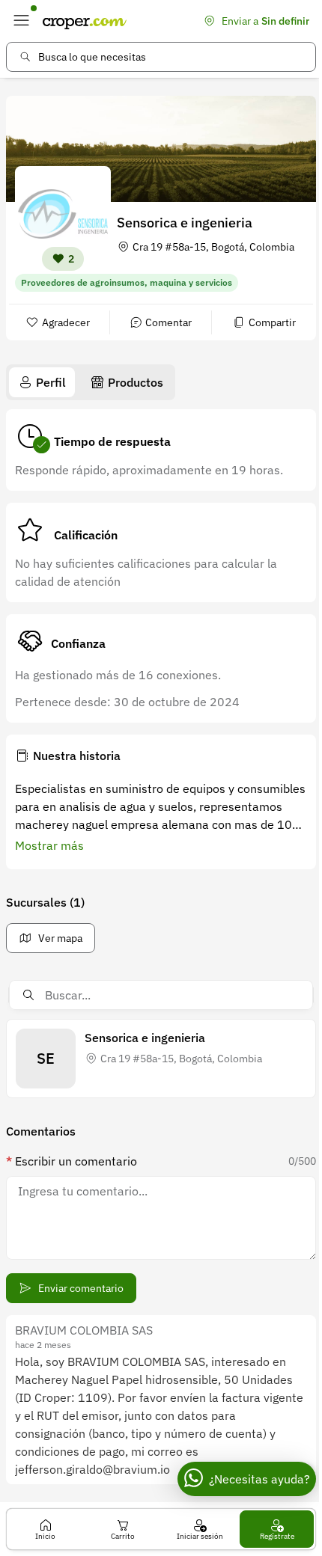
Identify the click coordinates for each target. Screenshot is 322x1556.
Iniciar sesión (200, 1536)
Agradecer (66, 322)
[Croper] (84, 21)
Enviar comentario (81, 1288)
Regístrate (277, 1536)
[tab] (42, 382)
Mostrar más (49, 845)
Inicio (45, 1536)
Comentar (168, 322)
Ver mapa (60, 938)
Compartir (272, 322)
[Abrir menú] (21, 21)
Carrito (123, 1536)
